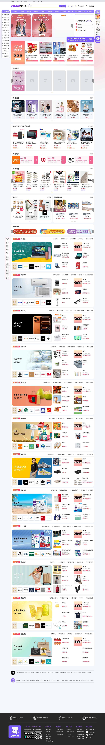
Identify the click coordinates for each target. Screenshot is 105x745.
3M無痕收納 (81, 346)
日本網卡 (54, 680)
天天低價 (43, 11)
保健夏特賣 (52, 418)
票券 (45, 680)
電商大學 (79, 729)
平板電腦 (89, 672)
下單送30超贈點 (89, 634)
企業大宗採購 (70, 732)
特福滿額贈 (62, 346)
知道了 (90, 39)
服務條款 (48, 736)
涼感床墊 (18, 680)
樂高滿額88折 (45, 526)
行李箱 (48, 680)
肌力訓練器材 (63, 672)
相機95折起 (90, 310)
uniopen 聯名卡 (81, 11)
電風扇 (80, 274)
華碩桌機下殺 (64, 239)
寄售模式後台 (80, 732)
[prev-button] (12, 231)
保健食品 (75, 672)
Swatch (81, 598)
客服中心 (69, 729)
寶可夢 (66, 680)
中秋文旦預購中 (68, 382)
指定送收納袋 (71, 346)
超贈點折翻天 (59, 729)
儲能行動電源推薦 (79, 310)
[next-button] (93, 231)
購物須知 (48, 738)
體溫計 (82, 680)
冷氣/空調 (27, 672)
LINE (90, 737)
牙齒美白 (37, 672)
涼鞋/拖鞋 (84, 672)
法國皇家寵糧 (89, 382)
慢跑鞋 (92, 680)
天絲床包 (23, 680)
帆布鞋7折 (90, 454)
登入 (72, 6)
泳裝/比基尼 (69, 672)
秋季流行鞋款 (71, 562)
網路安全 (48, 732)
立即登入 (89, 20)
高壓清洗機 (53, 346)
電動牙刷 (78, 680)
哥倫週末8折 (71, 454)
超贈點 (90, 11)
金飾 (74, 680)
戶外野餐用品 (51, 672)
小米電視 (73, 274)
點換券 (15, 11)
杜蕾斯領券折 (89, 418)
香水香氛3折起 (74, 490)
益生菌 (70, 680)
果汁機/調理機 (43, 672)
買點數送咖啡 (89, 598)
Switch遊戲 (32, 680)
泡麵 (80, 672)
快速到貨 (36, 11)
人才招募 (69, 734)
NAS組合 (55, 239)
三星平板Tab (51, 310)
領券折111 (53, 562)
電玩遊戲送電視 (89, 274)
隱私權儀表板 (49, 741)
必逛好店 (56, 11)
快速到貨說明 (80, 736)
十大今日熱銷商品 (20, 672)
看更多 (97, 34)
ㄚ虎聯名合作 (70, 736)
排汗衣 (41, 680)
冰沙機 (62, 680)
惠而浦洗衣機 (56, 274)
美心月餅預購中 (79, 382)
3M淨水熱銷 (90, 346)
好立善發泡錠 (79, 418)
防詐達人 (81, 239)
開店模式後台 (80, 734)
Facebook (91, 732)
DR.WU (83, 490)
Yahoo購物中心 (18, 6)
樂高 (28, 680)
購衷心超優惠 (59, 732)
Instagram (92, 734)
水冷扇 (37, 680)
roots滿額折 (61, 562)
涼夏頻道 (50, 11)
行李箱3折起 (89, 562)
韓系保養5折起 (64, 490)
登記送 (22, 11)
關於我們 (48, 729)
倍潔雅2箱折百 (56, 526)
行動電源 (88, 680)
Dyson (58, 680)
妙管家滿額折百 (67, 526)
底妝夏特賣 (54, 490)
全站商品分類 (80, 738)
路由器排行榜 (89, 239)
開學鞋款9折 (51, 454)
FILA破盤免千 (81, 454)
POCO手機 (60, 310)
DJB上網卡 (69, 310)
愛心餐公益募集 (57, 382)
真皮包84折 (80, 562)
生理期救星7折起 (88, 526)
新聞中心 (91, 729)
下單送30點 (62, 634)
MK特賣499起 (64, 598)
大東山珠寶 (73, 598)
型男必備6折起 (53, 598)
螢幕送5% (73, 239)
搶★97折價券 (77, 526)
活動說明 (90, 126)
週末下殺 (63, 11)
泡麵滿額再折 (78, 634)
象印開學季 (65, 274)
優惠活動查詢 (59, 734)
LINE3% (53, 634)
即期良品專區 (47, 382)
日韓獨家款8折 (61, 454)
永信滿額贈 (61, 418)
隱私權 (48, 734)
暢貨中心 (29, 11)
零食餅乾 (57, 672)
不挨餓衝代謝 (70, 418)
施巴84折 (90, 490)
